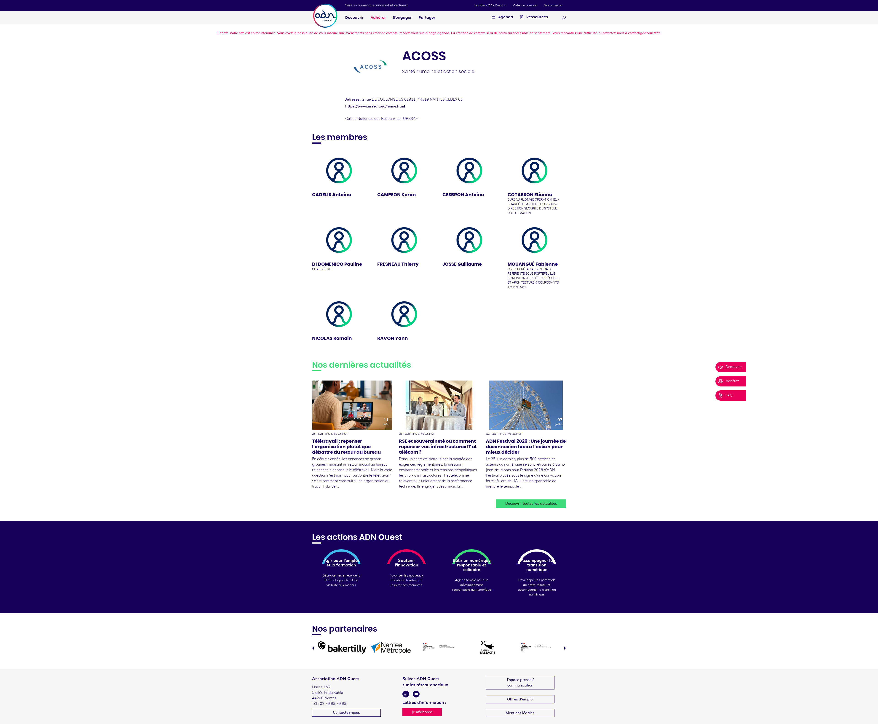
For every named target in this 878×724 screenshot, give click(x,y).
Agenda (505, 17)
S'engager (402, 17)
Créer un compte (524, 5)
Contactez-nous (346, 712)
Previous (313, 648)
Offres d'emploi (520, 699)
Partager (427, 17)
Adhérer (378, 17)
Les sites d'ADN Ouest (488, 5)
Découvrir (354, 17)
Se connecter (553, 5)
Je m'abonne (422, 712)
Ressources (537, 17)
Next (565, 648)
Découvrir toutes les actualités (531, 503)
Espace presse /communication (520, 682)
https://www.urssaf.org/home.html (375, 106)
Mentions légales (520, 713)
